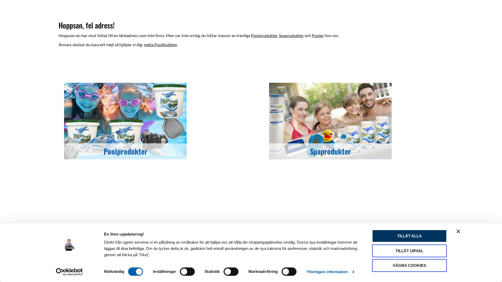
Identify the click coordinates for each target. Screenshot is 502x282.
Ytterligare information (327, 271)
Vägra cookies (409, 265)
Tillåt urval (409, 251)
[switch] (187, 271)
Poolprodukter (264, 35)
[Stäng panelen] (458, 231)
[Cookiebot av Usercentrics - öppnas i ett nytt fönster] (69, 272)
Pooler (318, 35)
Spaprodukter (291, 35)
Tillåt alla (409, 236)
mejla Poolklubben (160, 44)
